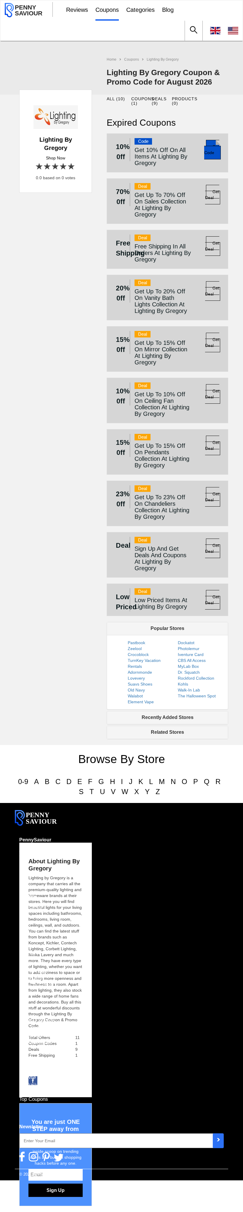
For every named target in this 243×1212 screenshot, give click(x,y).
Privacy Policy (35, 864)
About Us (29, 850)
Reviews (77, 10)
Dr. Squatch (189, 672)
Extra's (27, 1010)
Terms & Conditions (41, 857)
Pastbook (136, 642)
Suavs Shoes (140, 684)
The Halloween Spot (197, 696)
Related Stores (167, 732)
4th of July (30, 978)
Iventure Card (191, 654)
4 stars (64, 166)
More (25, 1066)
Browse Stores (35, 1077)
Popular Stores (167, 628)
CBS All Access (192, 660)
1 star (40, 166)
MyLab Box (188, 666)
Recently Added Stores (168, 717)
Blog (168, 10)
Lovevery (136, 678)
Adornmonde (140, 672)
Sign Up (56, 1190)
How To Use (32, 929)
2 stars (48, 166)
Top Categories (35, 1042)
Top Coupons (33, 1099)
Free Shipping (34, 1028)
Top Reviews (33, 1092)
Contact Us (31, 872)
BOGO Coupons (37, 1020)
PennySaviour (35, 839)
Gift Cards (30, 907)
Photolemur (188, 648)
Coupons (107, 10)
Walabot (135, 696)
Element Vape (141, 701)
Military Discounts (39, 1035)
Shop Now (55, 158)
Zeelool (135, 648)
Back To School (36, 985)
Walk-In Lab (189, 690)
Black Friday (33, 971)
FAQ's (26, 921)
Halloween (30, 964)
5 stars (72, 166)
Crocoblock (138, 654)
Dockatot (186, 642)
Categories (140, 10)
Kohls (183, 684)
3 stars (56, 166)
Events (27, 953)
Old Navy (136, 690)
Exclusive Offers (37, 1084)
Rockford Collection (196, 678)
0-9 (23, 782)
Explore (28, 896)
